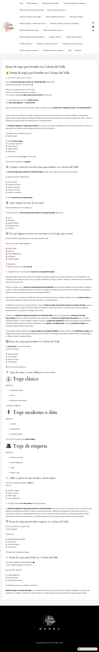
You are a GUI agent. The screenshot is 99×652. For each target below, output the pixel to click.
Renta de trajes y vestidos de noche (32, 23)
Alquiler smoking (25, 44)
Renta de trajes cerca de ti (56, 10)
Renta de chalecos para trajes (30, 17)
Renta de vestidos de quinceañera (32, 10)
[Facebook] (40, 629)
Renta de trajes (31, 3)
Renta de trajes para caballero (74, 3)
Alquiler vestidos (55, 37)
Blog (70, 50)
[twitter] (93, 26)
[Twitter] (45, 629)
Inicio (21, 3)
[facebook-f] (93, 23)
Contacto (78, 50)
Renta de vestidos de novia (53, 30)
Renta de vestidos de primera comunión (64, 23)
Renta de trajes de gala (50, 3)
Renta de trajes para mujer (29, 30)
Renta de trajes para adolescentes (32, 37)
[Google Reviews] (59, 629)
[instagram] (93, 30)
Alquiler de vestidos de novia (46, 44)
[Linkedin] (49, 629)
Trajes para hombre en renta (72, 44)
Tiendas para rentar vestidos (53, 50)
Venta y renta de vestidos (29, 50)
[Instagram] (54, 629)
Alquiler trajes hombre (73, 37)
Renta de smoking (76, 17)
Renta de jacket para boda (55, 17)
